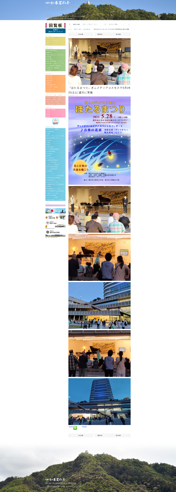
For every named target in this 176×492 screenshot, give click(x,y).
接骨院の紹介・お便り (52, 101)
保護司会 (48, 155)
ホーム (70, 29)
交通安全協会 (50, 147)
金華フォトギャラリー (52, 42)
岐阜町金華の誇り (51, 85)
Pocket (84, 427)
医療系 (48, 114)
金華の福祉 (49, 59)
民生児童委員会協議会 (52, 149)
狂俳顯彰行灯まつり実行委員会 (55, 184)
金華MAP (48, 52)
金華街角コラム (50, 89)
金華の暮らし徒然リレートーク (55, 63)
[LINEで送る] (75, 427)
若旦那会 (48, 186)
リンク (47, 205)
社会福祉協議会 (50, 151)
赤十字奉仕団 (50, 158)
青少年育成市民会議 (52, 166)
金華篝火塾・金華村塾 (52, 68)
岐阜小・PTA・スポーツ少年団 (55, 136)
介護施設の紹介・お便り (53, 104)
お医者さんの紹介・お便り (54, 97)
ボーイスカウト (50, 173)
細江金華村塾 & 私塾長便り (54, 65)
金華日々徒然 (76, 24)
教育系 (48, 116)
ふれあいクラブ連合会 (52, 164)
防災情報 (48, 57)
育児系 (48, 112)
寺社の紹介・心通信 (52, 87)
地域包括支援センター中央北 (54, 199)
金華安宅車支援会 (51, 195)
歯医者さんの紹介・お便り (54, 99)
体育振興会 (49, 171)
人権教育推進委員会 (52, 160)
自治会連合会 (86, 29)
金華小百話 (49, 80)
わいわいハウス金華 (52, 197)
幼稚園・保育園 (50, 110)
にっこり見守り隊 (51, 162)
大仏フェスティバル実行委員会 (55, 175)
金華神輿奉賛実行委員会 (53, 177)
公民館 (48, 133)
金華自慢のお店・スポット (54, 91)
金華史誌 (48, 82)
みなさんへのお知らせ (52, 40)
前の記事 (118, 34)
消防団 (48, 144)
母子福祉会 (49, 153)
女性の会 (48, 140)
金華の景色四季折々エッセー (54, 61)
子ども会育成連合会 (52, 169)
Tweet (71, 427)
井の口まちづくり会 (52, 182)
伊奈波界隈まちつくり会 (53, 188)
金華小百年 (49, 78)
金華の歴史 (49, 76)
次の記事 (80, 34)
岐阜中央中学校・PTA (52, 138)
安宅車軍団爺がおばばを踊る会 (55, 191)
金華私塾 (48, 70)
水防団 (48, 142)
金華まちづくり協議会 (52, 129)
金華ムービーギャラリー (53, 44)
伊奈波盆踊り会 (50, 180)
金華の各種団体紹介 (52, 50)
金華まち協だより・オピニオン (55, 54)
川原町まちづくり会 (52, 193)
